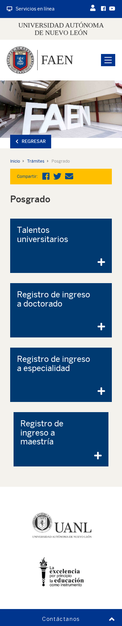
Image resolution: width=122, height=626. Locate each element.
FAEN (57, 60)
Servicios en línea (35, 9)
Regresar (34, 141)
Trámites (35, 161)
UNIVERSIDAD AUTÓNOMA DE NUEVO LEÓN (61, 28)
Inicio (15, 161)
